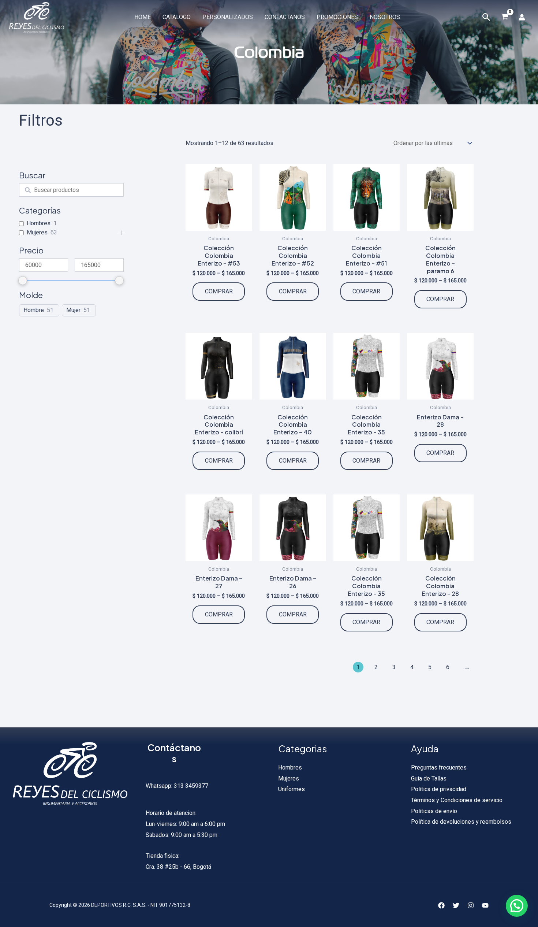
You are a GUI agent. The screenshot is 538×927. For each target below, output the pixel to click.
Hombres (39, 223)
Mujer (73, 310)
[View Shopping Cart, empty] (504, 17)
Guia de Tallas (429, 778)
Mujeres (37, 232)
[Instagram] (470, 905)
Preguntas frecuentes (439, 767)
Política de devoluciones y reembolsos (461, 821)
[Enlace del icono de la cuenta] (522, 17)
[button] (517, 906)
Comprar (219, 291)
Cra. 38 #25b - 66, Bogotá (178, 866)
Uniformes (291, 789)
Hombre (33, 310)
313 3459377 (190, 785)
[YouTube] (485, 905)
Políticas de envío (434, 811)
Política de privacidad (438, 789)
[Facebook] (441, 905)
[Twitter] (456, 905)
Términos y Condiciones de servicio (456, 800)
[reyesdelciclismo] (36, 17)
